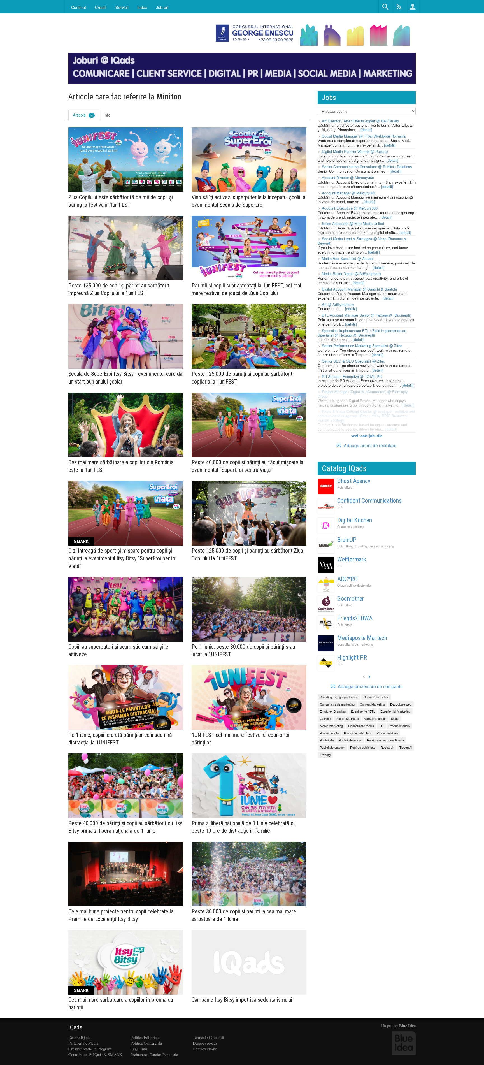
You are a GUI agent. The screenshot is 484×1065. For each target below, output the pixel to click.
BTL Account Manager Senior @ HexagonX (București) (366, 315)
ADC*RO (347, 579)
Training (325, 754)
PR (339, 507)
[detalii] (366, 129)
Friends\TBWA (355, 618)
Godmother (350, 598)
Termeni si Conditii (208, 1037)
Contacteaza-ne (205, 1049)
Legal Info (139, 1049)
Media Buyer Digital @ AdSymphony (351, 273)
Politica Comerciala (146, 1043)
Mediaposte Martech (362, 637)
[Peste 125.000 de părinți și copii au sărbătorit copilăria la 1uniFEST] (249, 336)
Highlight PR (352, 657)
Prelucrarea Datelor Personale (154, 1054)
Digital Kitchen (354, 520)
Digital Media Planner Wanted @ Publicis (355, 151)
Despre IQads (79, 1037)
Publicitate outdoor (332, 747)
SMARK (81, 541)
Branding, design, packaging (374, 546)
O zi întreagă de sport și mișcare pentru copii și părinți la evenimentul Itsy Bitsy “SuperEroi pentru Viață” (122, 558)
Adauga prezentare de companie (370, 686)
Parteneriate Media (83, 1043)
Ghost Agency (353, 480)
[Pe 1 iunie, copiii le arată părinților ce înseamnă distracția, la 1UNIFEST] (125, 697)
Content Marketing (372, 704)
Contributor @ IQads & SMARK (95, 1054)
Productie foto (329, 733)
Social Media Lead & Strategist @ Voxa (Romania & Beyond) (362, 241)
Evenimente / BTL (363, 711)
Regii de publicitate (362, 747)
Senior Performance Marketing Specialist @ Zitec (362, 345)
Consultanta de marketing (355, 644)
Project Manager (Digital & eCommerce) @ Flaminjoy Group (363, 394)
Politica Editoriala (145, 1037)
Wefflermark (351, 559)
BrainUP (347, 539)
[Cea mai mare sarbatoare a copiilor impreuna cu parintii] (125, 962)
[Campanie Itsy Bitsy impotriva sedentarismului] (249, 962)
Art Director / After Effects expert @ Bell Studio (360, 121)
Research (387, 747)
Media (395, 718)
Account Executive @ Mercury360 (350, 208)
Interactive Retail (347, 718)
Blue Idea (407, 1026)
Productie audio (399, 725)
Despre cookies (205, 1043)
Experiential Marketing (395, 711)
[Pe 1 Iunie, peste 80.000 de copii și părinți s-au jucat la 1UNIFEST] (249, 609)
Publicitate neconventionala (385, 740)
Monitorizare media (361, 725)
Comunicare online (350, 526)
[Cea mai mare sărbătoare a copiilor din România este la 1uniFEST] (125, 425)
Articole (83, 115)
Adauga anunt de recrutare (370, 445)
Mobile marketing (331, 725)
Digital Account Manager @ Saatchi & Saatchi (359, 289)
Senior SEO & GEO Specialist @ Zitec (353, 361)
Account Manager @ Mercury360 (348, 193)
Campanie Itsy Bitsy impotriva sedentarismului (242, 999)
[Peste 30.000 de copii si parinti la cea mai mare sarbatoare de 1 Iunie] (249, 874)
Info (107, 115)
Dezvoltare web (400, 704)
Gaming (325, 718)
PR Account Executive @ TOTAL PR (352, 376)
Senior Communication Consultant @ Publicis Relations (367, 166)
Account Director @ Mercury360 (348, 177)
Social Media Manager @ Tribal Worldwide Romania (364, 136)
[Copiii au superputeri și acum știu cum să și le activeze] (125, 609)
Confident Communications (369, 500)
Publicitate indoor (350, 740)
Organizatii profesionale (354, 585)
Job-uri (162, 7)
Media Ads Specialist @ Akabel (347, 258)
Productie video (387, 733)
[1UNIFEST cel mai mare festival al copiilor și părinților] (249, 697)
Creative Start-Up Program (89, 1049)
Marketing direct (375, 718)
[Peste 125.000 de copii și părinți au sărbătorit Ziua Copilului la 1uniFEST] (249, 513)
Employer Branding (333, 711)
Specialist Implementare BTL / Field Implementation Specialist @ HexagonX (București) (362, 333)
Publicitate (344, 487)
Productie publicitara (357, 733)
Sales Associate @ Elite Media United (353, 223)
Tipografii (405, 747)
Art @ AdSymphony (338, 304)
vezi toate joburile (366, 435)
